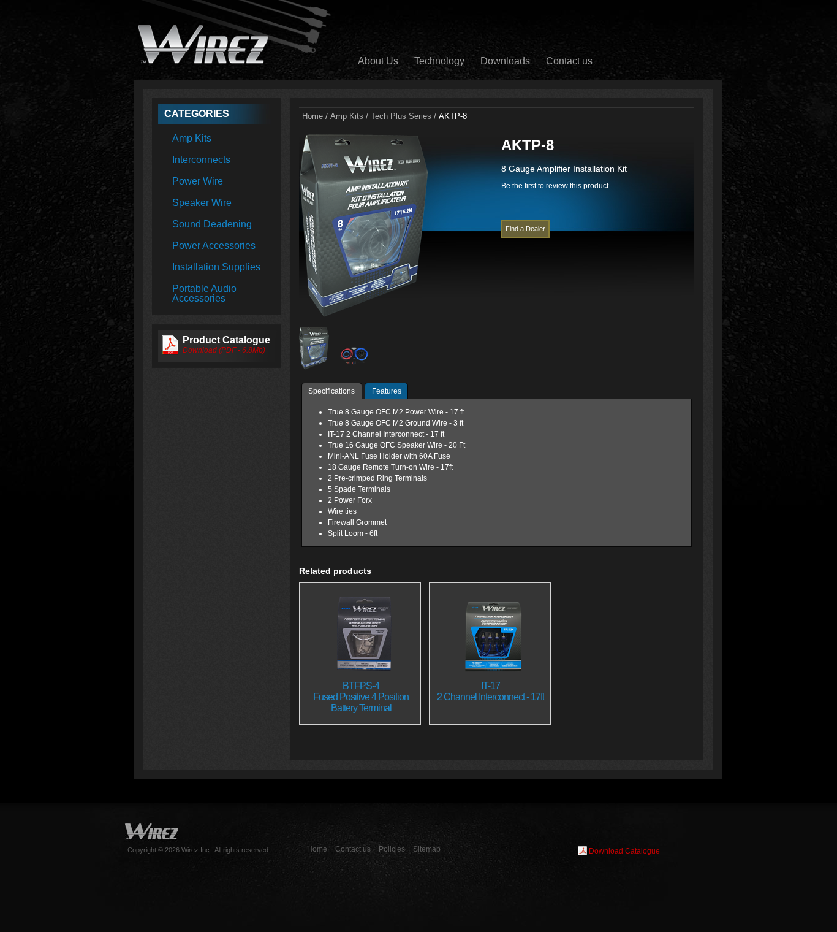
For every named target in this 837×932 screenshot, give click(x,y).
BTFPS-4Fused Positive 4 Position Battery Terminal (361, 697)
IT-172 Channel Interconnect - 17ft (490, 691)
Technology (439, 61)
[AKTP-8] (363, 315)
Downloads (505, 61)
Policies (392, 849)
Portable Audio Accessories (204, 293)
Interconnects (201, 160)
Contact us (569, 61)
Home (317, 849)
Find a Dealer (525, 228)
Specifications (331, 391)
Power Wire (197, 181)
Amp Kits (191, 138)
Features (386, 391)
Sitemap (427, 849)
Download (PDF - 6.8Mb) (224, 350)
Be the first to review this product (554, 185)
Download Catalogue (624, 851)
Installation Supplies (216, 267)
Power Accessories (214, 245)
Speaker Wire (202, 202)
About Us (378, 61)
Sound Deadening (212, 224)
